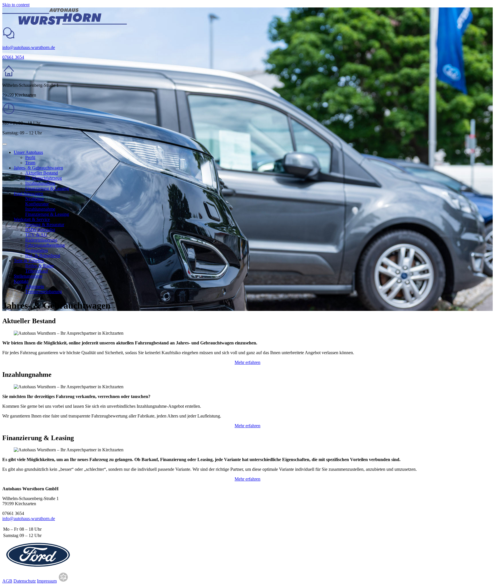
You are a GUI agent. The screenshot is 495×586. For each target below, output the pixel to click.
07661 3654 (13, 57)
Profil (30, 157)
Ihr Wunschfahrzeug (43, 178)
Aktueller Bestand (41, 172)
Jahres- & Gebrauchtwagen (38, 167)
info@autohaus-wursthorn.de (28, 47)
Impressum (47, 581)
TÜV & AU (36, 234)
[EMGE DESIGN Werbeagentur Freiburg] (63, 581)
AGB (7, 581)
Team (30, 162)
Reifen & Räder (39, 265)
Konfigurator (37, 203)
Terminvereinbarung (43, 291)
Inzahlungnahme (40, 183)
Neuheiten (34, 198)
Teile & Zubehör (29, 260)
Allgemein (34, 286)
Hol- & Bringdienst (42, 255)
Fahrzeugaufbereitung (45, 245)
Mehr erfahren (247, 362)
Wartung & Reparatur (44, 224)
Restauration (36, 250)
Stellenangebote (28, 276)
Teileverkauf (36, 270)
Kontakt (21, 281)
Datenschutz (24, 581)
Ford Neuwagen (28, 193)
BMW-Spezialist (40, 229)
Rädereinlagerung (41, 240)
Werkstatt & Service (32, 219)
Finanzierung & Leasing (47, 188)
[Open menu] (4, 144)
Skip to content (16, 4)
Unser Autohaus (28, 152)
